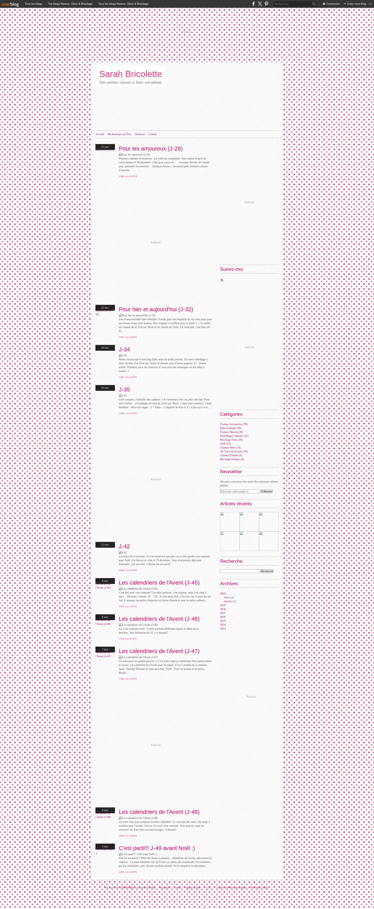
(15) (225, 443)
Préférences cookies (259, 887)
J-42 (124, 546)
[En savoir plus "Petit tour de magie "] (269, 521)
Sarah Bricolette (130, 74)
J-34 (124, 349)
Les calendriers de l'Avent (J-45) (159, 582)
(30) (231, 432)
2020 (223, 593)
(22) (234, 435)
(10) (234, 451)
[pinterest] (266, 4)
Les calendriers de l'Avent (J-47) (159, 651)
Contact (153, 134)
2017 (223, 613)
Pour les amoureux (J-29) (151, 148)
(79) (234, 424)
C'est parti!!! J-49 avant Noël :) (157, 848)
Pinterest (140, 134)
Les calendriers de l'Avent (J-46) (159, 618)
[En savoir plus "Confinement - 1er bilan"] (249, 521)
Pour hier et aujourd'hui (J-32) (156, 309)
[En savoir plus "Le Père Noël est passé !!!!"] (230, 541)
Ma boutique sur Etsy (119, 134)
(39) (230, 428)
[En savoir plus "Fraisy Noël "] (269, 541)
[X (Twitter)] (260, 4)
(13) (230, 447)
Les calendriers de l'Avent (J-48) (159, 812)
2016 (223, 616)
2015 (223, 620)
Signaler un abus (193, 887)
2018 (223, 609)
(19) (231, 439)
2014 (223, 624)
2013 (223, 628)
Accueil (99, 134)
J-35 (124, 389)
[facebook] (253, 4)
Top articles (165, 887)
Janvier (228, 601)
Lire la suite (128, 176)
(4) (232, 459)
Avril (227, 597)
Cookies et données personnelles (231, 887)
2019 (223, 605)
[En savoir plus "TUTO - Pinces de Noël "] (249, 541)
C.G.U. (208, 887)
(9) (231, 455)
